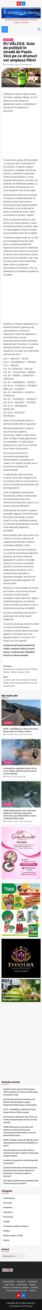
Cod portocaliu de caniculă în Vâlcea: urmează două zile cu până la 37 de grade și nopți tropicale (20, 1153)
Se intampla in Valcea (12, 64)
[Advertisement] (21, 135)
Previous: (20, 669)
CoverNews (14, 1306)
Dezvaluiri (7, 1203)
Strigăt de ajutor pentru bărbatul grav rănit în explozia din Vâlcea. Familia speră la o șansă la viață (20, 1092)
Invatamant (8, 1217)
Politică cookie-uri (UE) (13, 1235)
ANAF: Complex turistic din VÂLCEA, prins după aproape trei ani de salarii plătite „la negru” (20, 1143)
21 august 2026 (27, 734)
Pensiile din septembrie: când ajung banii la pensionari (20, 1161)
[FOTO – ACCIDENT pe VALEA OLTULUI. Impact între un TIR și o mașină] (21, 713)
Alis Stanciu (9, 776)
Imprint (6, 1240)
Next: (20, 681)
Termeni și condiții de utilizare (16, 1226)
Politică (6, 1231)
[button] (4, 29)
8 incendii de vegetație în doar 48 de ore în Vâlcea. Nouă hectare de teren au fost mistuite (20, 771)
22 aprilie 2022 (27, 64)
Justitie (6, 1221)
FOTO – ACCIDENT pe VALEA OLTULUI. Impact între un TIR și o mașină (19, 1110)
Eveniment (7, 1207)
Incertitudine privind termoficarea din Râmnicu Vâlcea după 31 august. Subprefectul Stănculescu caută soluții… (20, 1102)
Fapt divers (8, 40)
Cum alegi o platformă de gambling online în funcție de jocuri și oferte (20, 1182)
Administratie (9, 1198)
